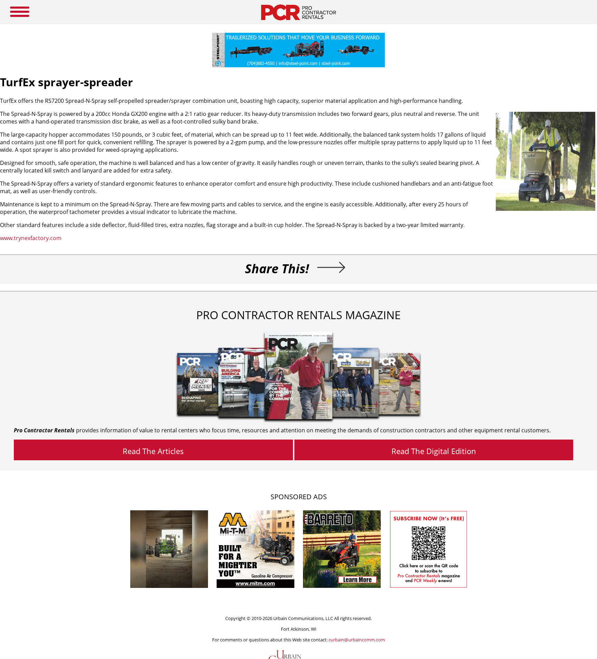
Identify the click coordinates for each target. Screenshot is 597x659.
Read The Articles (153, 451)
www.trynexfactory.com (30, 238)
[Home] (298, 22)
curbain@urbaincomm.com (357, 640)
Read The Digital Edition (433, 451)
